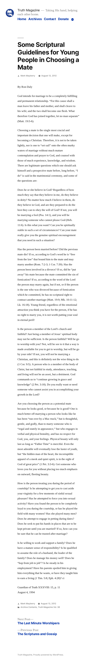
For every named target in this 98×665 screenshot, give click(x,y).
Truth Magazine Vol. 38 (49, 607)
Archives (35, 19)
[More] (72, 19)
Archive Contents (29, 607)
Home (21, 19)
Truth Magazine (28, 10)
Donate (63, 19)
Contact (50, 19)
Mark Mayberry (28, 75)
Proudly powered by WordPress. (48, 655)
